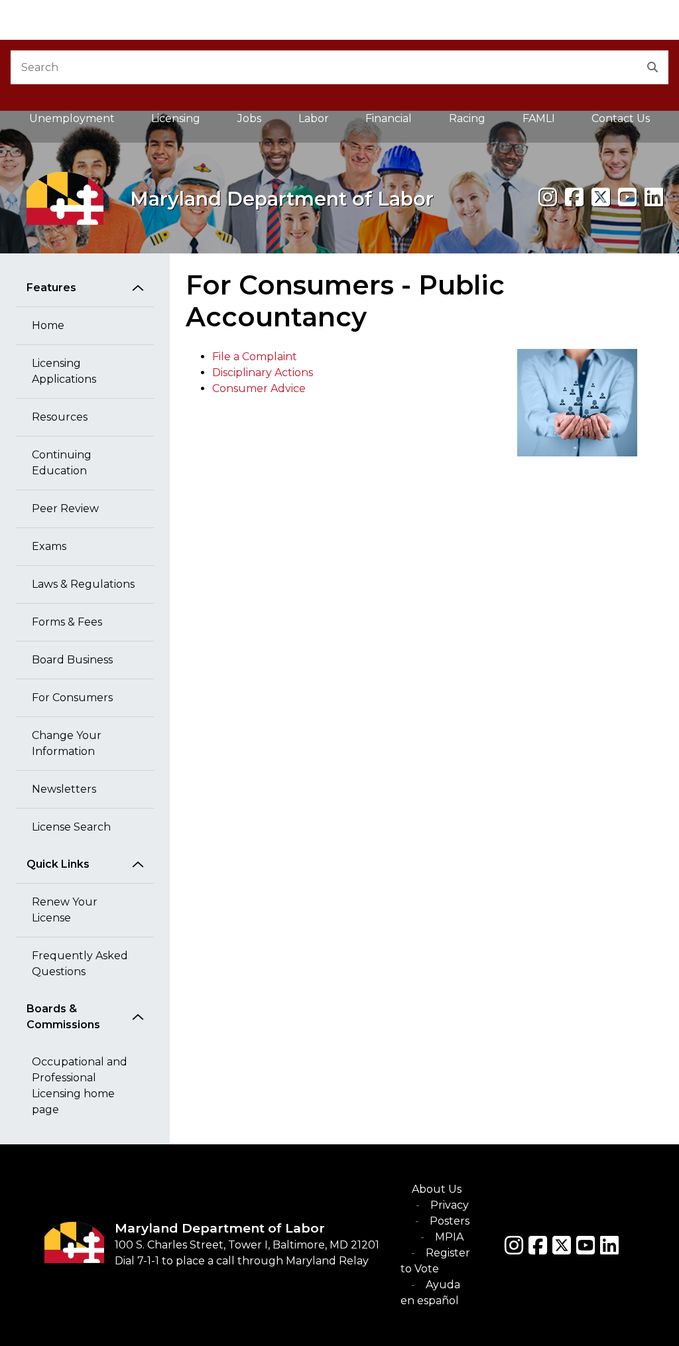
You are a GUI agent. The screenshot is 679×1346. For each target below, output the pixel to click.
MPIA (449, 1237)
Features (51, 287)
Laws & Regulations (83, 584)
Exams (49, 546)
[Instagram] (547, 197)
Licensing (175, 118)
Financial (388, 118)
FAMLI (548, 122)
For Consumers (72, 697)
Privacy (449, 1205)
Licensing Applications (64, 371)
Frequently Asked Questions (80, 963)
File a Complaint (254, 356)
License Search (71, 827)
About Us (437, 1189)
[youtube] (627, 197)
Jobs (249, 118)
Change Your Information (66, 743)
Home (48, 325)
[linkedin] (654, 197)
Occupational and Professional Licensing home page (79, 1085)
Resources (60, 417)
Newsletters (64, 789)
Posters (449, 1221)
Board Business (72, 659)
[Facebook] (574, 197)
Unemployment (72, 118)
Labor (313, 118)
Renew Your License (64, 910)
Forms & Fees (67, 622)
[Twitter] (561, 1245)
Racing (467, 118)
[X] (600, 197)
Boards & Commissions (63, 1016)
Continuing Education (62, 462)
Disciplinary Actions (262, 372)
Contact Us (620, 118)
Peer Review (65, 508)
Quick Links (58, 864)
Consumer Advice (259, 388)
